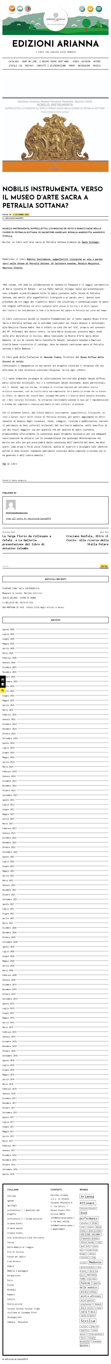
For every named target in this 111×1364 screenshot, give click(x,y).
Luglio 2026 (8, 634)
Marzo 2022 (7, 880)
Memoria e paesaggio (17, 1271)
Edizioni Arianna (55, 44)
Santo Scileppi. (91, 242)
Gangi (99, 1242)
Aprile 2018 (8, 1079)
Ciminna (90, 1227)
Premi (72, 65)
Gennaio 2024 (8, 776)
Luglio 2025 (8, 691)
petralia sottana (88, 1292)
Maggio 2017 (8, 1131)
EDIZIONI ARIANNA (90, 1234)
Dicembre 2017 (9, 1098)
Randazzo (98, 1304)
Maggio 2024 (8, 757)
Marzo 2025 (7, 710)
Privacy (29, 65)
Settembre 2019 (10, 999)
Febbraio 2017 (9, 1145)
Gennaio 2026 (8, 662)
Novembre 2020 (9, 932)
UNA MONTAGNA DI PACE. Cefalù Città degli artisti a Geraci (33, 607)
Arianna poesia (14, 1228)
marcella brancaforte (87, 1267)
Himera (10, 1266)
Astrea (10, 1242)
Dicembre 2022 (9, 838)
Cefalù (94, 1223)
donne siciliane (95, 1231)
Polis (10, 1280)
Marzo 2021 (7, 923)
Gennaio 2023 (8, 833)
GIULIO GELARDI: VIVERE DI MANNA (19, 598)
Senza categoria (19, 480)
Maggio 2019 (8, 1018)
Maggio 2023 (8, 814)
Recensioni (84, 65)
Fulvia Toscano (87, 1242)
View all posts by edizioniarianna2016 (28, 518)
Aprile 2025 (8, 705)
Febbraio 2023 (9, 828)
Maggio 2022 (8, 871)
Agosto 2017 (8, 1117)
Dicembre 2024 (9, 724)
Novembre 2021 (9, 890)
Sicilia (88, 1321)
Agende (10, 1201)
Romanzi (11, 1294)
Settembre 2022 (10, 852)
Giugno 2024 (8, 752)
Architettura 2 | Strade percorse (24, 1219)
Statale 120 (15, 65)
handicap (92, 1254)
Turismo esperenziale (95, 1334)
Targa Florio (85, 1330)
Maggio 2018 (8, 1074)
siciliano (84, 1326)
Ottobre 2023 (8, 790)
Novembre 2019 (9, 989)
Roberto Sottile (87, 1308)
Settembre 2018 (10, 1055)
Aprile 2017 (8, 1136)
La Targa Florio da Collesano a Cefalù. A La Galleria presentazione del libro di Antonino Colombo (26, 540)
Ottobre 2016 (8, 1164)
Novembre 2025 (9, 672)
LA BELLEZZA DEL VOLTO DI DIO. (18, 602)
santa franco (88, 1311)
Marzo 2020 (7, 970)
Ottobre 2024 (8, 733)
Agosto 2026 (8, 629)
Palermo (85, 1282)
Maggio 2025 (8, 700)
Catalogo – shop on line (23, 61)
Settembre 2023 (10, 795)
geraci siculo (85, 1246)
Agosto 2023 (8, 800)
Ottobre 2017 (8, 1108)
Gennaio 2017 (8, 1150)
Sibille (11, 1299)
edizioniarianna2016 (14, 218)
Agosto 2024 (8, 743)
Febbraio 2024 (9, 771)
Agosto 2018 (8, 1060)
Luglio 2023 (8, 804)
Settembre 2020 (10, 942)
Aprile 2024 (8, 762)
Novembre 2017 (9, 1103)
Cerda (82, 1227)
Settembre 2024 (10, 738)
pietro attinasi (91, 1296)
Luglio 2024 (8, 748)
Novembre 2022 (9, 842)
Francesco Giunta (89, 1238)
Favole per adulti (16, 1256)
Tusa (83, 1338)
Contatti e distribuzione (51, 65)
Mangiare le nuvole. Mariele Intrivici (22, 593)
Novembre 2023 (9, 786)
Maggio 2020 (8, 961)
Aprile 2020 (8, 966)
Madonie (95, 1262)
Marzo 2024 (7, 767)
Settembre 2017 (10, 1112)
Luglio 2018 (8, 1065)
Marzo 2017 (7, 1141)
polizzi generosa (87, 1300)
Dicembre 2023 (9, 781)
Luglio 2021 (8, 909)
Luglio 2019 (8, 1008)
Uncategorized (14, 1317)
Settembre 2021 (10, 899)
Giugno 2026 (8, 639)
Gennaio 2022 (8, 885)
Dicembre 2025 (9, 667)
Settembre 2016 (10, 1169)
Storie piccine (14, 1304)
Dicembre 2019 (9, 984)
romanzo (99, 1308)
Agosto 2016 (8, 1174)
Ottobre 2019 (8, 994)
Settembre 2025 (10, 681)
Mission (86, 61)
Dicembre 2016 (9, 1155)
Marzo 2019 (7, 1027)
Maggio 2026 (8, 643)
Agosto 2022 (8, 857)
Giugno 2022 (8, 866)
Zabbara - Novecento (17, 1322)
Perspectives (13, 1275)
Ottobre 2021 (8, 894)
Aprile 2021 (8, 918)
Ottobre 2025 (8, 677)
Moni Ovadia (92, 1279)
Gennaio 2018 (8, 1093)
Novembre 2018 (9, 1046)
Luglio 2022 (8, 861)
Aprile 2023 (8, 819)
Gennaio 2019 (8, 1037)
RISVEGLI (11, 1290)
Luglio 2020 (8, 951)
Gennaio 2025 (8, 719)
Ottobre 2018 (8, 1051)
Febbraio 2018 (9, 1089)
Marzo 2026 (7, 653)
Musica (97, 65)
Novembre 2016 (9, 1160)
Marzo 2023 (7, 823)
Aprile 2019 (8, 1022)
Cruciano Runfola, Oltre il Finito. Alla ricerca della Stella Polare (87, 538)
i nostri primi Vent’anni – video (59, 61)
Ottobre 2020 (8, 937)
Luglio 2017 (8, 1122)
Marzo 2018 (7, 1084)
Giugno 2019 (8, 1013)
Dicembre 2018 (9, 1041)
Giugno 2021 (8, 913)
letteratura (84, 1257)
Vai (4, 464)
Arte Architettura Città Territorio (25, 1238)
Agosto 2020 (8, 947)
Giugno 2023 (8, 809)
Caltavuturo (84, 1223)
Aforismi (11, 1196)
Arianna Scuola (14, 1233)
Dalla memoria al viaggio (20, 1247)
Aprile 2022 (8, 876)
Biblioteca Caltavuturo (88, 1208)
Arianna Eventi (14, 1223)
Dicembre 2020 (9, 928)
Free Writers (13, 1261)
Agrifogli (12, 1205)
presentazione (86, 1304)
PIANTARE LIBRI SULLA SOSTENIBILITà (20, 588)
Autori (97, 61)
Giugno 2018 (8, 1070)
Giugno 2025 (8, 696)
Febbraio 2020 (9, 975)
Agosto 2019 (8, 1003)
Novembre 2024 (9, 729)
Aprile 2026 (8, 648)
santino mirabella (88, 1315)
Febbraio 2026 (9, 658)
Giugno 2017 (8, 1127)
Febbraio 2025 (9, 714)
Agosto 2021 (8, 904)
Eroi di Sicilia (15, 1252)
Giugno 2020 (8, 956)
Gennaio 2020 (8, 980)
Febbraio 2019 (9, 1032)
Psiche (10, 1285)
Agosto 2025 (8, 686)
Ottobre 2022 (8, 847)
